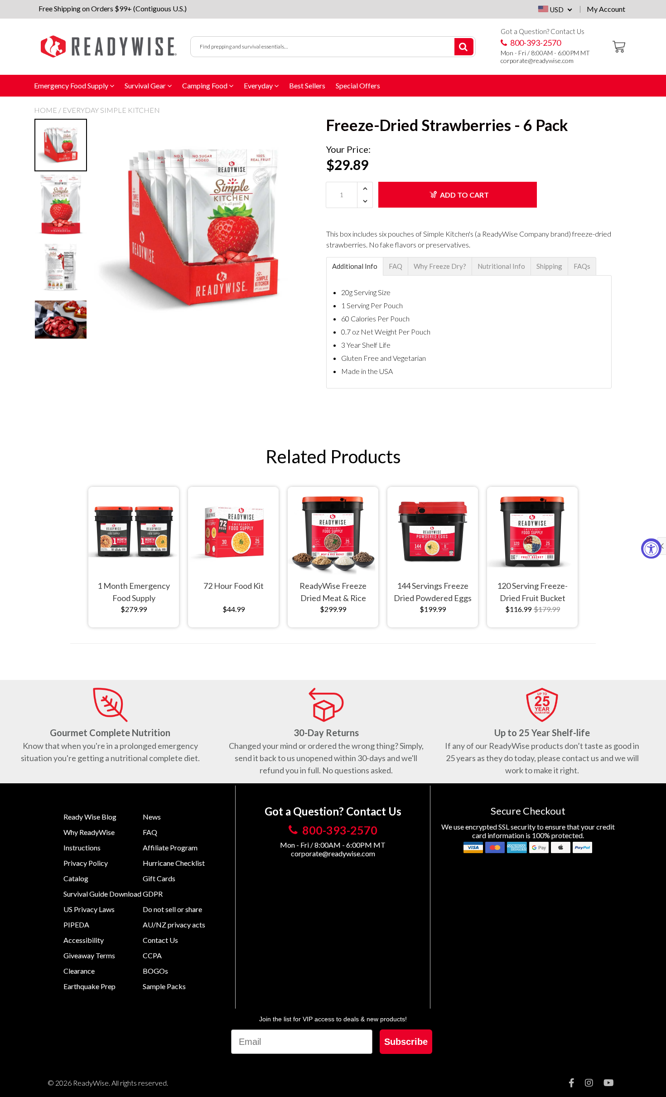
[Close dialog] (481, 454)
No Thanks (415, 617)
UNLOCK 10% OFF (414, 596)
